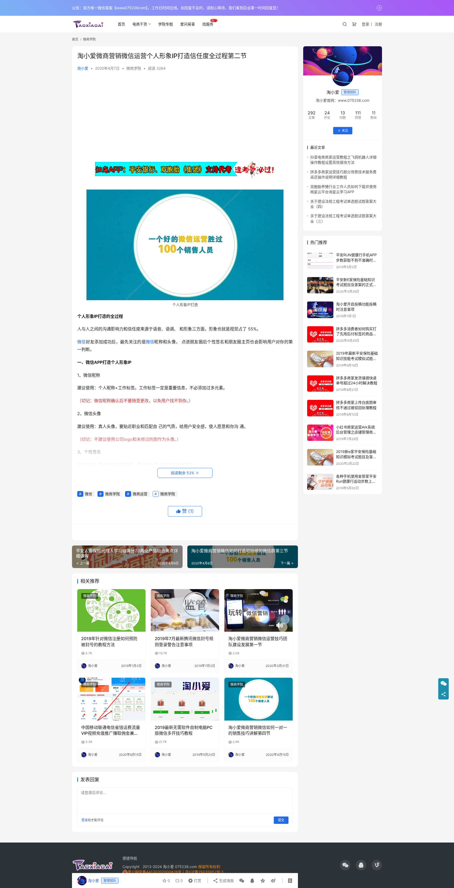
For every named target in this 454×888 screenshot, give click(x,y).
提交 (281, 820)
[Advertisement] (185, 115)
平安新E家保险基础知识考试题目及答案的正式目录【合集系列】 (356, 284)
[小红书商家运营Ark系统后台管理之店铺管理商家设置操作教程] (320, 433)
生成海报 (226, 880)
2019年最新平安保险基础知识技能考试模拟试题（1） (357, 358)
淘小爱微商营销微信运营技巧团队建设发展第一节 (257, 641)
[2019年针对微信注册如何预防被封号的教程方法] (111, 610)
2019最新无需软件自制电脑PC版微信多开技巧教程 (184, 730)
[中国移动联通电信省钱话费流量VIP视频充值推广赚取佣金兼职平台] (111, 699)
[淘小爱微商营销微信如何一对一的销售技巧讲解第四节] (258, 699)
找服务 (207, 24)
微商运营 (140, 494)
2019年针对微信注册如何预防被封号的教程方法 (109, 641)
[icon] (345, 865)
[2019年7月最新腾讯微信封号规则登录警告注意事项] (185, 610)
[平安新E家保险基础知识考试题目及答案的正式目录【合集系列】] (320, 285)
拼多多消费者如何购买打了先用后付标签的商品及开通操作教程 (356, 333)
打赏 (193, 879)
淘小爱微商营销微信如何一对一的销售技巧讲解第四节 (257, 730)
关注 (345, 130)
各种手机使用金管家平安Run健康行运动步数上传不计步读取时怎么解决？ (356, 481)
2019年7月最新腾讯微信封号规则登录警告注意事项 (184, 641)
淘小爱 (82, 68)
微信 (81, 341)
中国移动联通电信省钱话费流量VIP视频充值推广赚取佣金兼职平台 (110, 730)
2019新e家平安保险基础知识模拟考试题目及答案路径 (356, 456)
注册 (378, 24)
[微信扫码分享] (241, 880)
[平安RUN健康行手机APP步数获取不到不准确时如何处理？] (320, 260)
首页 (121, 24)
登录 (365, 24)
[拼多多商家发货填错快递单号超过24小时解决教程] (320, 383)
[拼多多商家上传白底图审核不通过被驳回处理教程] (320, 408)
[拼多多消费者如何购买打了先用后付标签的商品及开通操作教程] (320, 334)
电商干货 (139, 24)
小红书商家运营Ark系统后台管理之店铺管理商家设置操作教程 (356, 432)
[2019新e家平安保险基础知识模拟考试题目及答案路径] (320, 457)
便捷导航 (129, 858)
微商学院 (133, 68)
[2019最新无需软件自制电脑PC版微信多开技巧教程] (185, 699)
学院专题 (165, 24)
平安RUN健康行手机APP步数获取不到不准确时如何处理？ (356, 260)
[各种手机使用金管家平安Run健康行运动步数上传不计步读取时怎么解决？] (320, 482)
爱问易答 (187, 24)
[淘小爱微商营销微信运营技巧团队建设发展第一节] (258, 610)
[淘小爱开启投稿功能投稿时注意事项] (320, 310)
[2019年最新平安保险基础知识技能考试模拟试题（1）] (320, 359)
